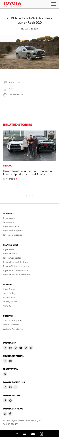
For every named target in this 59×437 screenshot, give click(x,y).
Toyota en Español (12, 234)
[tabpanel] (29, 156)
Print (11, 88)
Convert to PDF (16, 94)
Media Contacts (11, 324)
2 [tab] (29, 194)
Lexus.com (8, 222)
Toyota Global (10, 253)
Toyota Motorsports (13, 230)
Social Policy (9, 293)
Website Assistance (13, 328)
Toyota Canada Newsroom (16, 274)
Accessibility (9, 297)
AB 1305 (7, 305)
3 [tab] (32, 194)
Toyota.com (9, 217)
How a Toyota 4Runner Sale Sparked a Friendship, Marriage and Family (27, 172)
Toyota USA (8, 249)
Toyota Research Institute (16, 261)
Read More (9, 178)
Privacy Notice (10, 301)
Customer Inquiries (13, 320)
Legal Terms (9, 288)
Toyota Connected (12, 257)
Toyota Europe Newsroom (16, 270)
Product (8, 165)
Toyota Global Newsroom (16, 265)
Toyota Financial (11, 226)
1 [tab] (26, 194)
